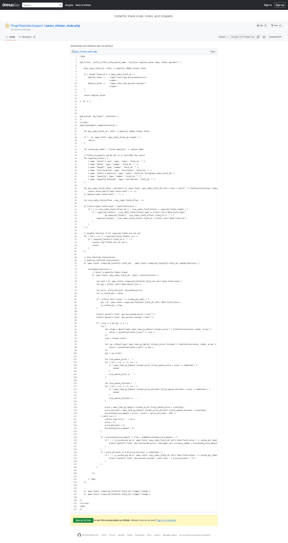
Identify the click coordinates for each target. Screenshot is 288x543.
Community (140, 535)
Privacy (112, 535)
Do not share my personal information (194, 535)
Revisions (28, 37)
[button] (258, 37)
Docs (149, 535)
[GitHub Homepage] (79, 535)
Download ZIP (275, 37)
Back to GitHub (83, 5)
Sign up (280, 4)
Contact (157, 535)
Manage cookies (170, 535)
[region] (144, 283)
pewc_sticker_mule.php (63, 25)
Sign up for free (83, 520)
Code (12, 37)
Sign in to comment (166, 520)
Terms (103, 535)
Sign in (268, 4)
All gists (69, 5)
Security (121, 535)
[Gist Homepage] (11, 5)
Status (130, 535)
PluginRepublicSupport (27, 25)
